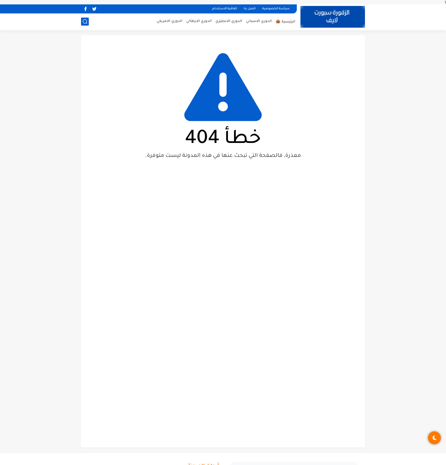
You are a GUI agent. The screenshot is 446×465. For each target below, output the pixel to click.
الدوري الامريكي (169, 21)
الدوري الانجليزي (229, 21)
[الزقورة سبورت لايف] (332, 17)
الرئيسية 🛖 (285, 22)
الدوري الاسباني (259, 21)
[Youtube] (103, 8)
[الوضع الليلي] (434, 437)
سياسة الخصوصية (276, 9)
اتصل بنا (250, 9)
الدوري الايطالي (199, 21)
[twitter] (94, 8)
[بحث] (85, 22)
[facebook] (85, 8)
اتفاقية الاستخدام (224, 9)
